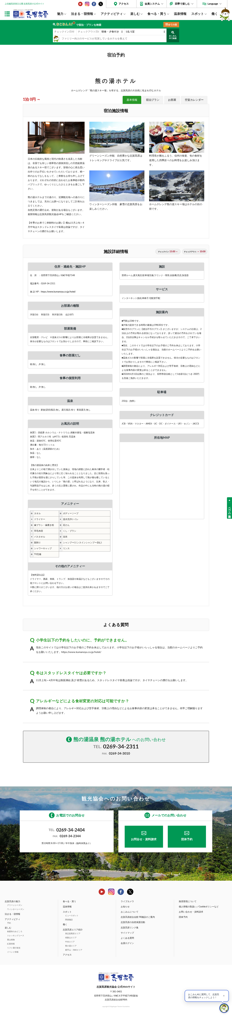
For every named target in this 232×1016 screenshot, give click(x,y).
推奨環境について (187, 901)
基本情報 (132, 100)
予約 (9, 923)
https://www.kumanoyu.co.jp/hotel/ (58, 292)
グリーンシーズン (14, 905)
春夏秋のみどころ (14, 931)
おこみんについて (129, 912)
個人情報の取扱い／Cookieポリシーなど (199, 907)
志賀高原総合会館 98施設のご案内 (138, 917)
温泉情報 (180, 13)
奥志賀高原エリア (72, 933)
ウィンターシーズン (15, 909)
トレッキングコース (15, 936)
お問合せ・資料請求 (144, 839)
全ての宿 (172, 25)
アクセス (124, 4)
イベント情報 (12, 952)
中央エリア (70, 942)
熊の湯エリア (71, 946)
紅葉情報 (11, 944)
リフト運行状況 (13, 948)
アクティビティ (112, 13)
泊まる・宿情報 (82, 13)
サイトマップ (127, 933)
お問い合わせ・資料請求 (191, 912)
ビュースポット (71, 916)
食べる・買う (156, 13)
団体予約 (187, 839)
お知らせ (125, 907)
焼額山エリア (71, 938)
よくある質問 (127, 938)
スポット (197, 13)
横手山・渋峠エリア (73, 950)
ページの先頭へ (229, 511)
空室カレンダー (194, 100)
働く (214, 13)
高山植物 (11, 940)
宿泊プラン (152, 100)
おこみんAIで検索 (173, 37)
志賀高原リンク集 (129, 928)
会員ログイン (127, 943)
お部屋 (172, 100)
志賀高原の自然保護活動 (133, 922)
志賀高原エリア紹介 (73, 930)
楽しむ (135, 13)
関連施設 (69, 920)
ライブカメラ (127, 901)
